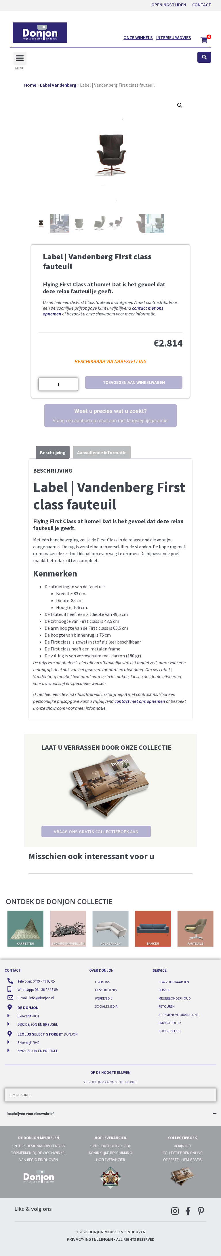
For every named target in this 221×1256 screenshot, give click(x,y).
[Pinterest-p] (201, 1211)
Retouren (167, 1006)
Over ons (102, 982)
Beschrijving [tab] (53, 452)
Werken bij (103, 998)
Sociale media (106, 1006)
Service (164, 990)
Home (30, 85)
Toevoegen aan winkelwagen (134, 382)
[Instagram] (175, 1211)
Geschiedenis (106, 990)
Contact (201, 4)
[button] (20, 58)
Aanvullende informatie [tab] (102, 452)
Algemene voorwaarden (179, 1015)
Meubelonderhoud (175, 998)
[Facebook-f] (188, 1211)
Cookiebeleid (170, 1031)
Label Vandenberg (58, 85)
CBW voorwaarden (174, 982)
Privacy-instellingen (90, 1239)
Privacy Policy (170, 1023)
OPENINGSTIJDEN (168, 4)
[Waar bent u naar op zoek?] (204, 57)
